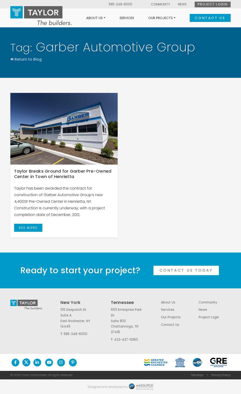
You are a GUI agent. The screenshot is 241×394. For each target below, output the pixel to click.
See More (28, 228)
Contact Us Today (186, 270)
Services (127, 18)
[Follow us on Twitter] (26, 362)
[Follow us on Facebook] (15, 362)
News (182, 4)
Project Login (212, 4)
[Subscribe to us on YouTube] (49, 362)
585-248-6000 (120, 4)
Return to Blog (28, 59)
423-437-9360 (126, 339)
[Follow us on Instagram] (61, 362)
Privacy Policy (221, 375)
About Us (94, 18)
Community (160, 4)
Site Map (197, 375)
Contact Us (210, 18)
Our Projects (160, 18)
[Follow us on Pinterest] (73, 362)
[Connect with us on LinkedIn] (37, 362)
